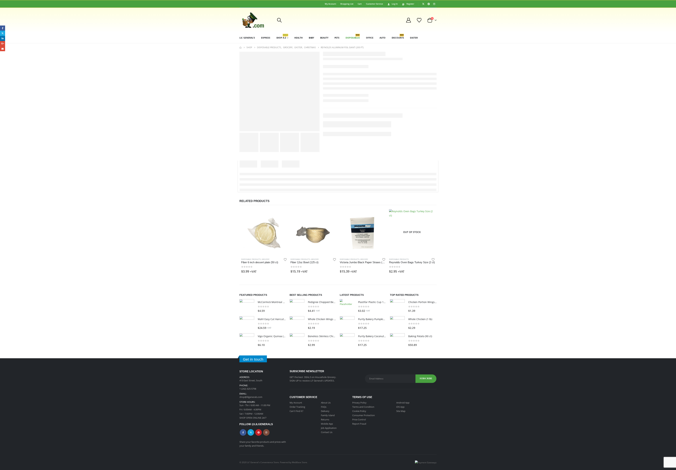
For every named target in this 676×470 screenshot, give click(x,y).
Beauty (324, 37)
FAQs (323, 406)
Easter (414, 37)
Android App (402, 402)
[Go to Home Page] (240, 47)
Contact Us (326, 432)
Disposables (353, 36)
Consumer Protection (363, 415)
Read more (429, 215)
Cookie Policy (359, 411)
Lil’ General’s (247, 37)
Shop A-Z (282, 36)
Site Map (400, 411)
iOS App (400, 406)
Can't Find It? (296, 411)
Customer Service (374, 3)
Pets (337, 37)
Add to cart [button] (281, 215)
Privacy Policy (359, 402)
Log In (395, 3)
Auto (383, 37)
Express (265, 37)
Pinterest (258, 432)
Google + (2, 43)
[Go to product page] (264, 232)
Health (298, 37)
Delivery (325, 411)
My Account (330, 3)
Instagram (266, 432)
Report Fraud (359, 423)
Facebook (243, 432)
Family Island (328, 415)
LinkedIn (2, 38)
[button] (279, 20)
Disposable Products (251, 259)
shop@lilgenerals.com (250, 397)
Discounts (398, 36)
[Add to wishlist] (285, 259)
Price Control (359, 419)
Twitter (251, 432)
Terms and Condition (363, 406)
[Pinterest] (428, 4)
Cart (360, 3)
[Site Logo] (255, 20)
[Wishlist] (419, 20)
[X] (423, 4)
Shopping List (346, 3)
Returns (325, 419)
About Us (326, 402)
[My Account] (408, 20)
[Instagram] (434, 4)
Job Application (329, 428)
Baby (311, 37)
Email (2, 48)
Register (410, 3)
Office (369, 37)
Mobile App (327, 423)
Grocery (266, 259)
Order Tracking (297, 406)
